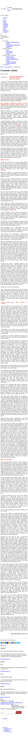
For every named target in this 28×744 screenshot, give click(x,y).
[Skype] (17, 643)
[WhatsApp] (15, 643)
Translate (11, 701)
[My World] (5, 643)
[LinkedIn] (11, 643)
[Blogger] (9, 643)
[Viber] (13, 643)
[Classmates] (3, 643)
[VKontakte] (1, 643)
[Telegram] (19, 643)
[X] (7, 643)
